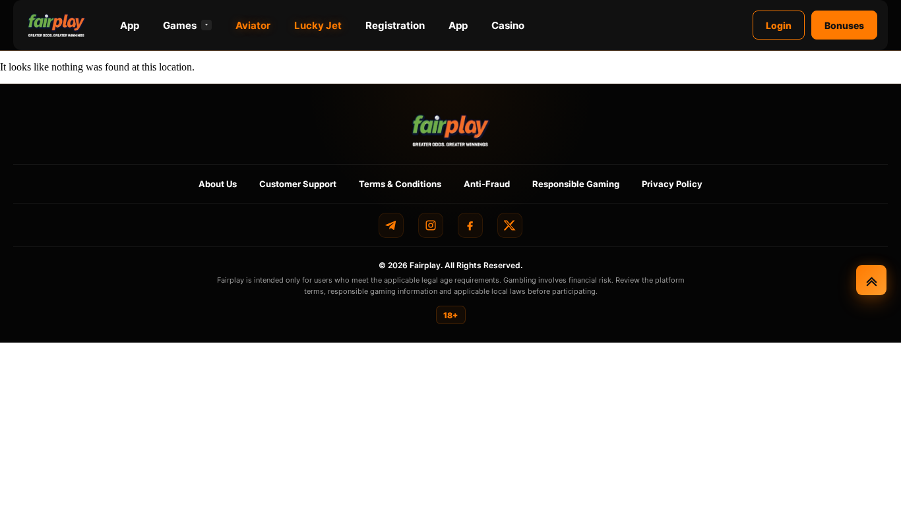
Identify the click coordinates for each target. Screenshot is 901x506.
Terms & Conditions (400, 184)
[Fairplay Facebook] (470, 225)
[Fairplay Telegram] (391, 225)
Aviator (252, 25)
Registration (395, 25)
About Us (218, 184)
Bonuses (844, 25)
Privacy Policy (672, 184)
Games (180, 25)
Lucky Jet (318, 25)
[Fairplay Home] (450, 130)
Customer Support (297, 184)
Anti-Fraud (487, 184)
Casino (507, 25)
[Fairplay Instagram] (430, 225)
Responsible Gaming (575, 184)
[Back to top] (871, 280)
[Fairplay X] (509, 225)
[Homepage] (57, 25)
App (129, 25)
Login (779, 25)
